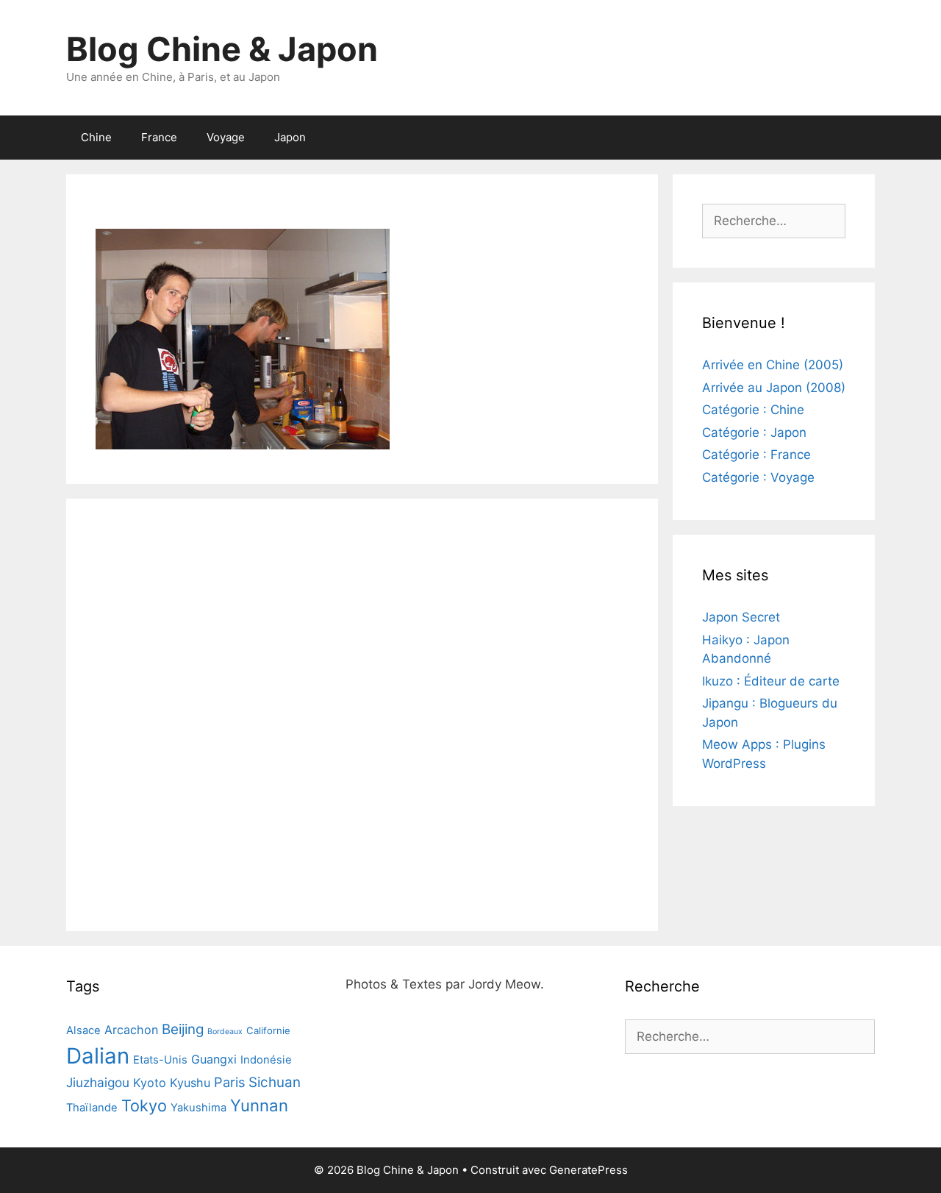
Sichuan (274, 1082)
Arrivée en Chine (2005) (772, 364)
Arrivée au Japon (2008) (773, 387)
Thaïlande (92, 1107)
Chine (96, 137)
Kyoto (149, 1082)
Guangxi (214, 1059)
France (159, 137)
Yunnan (259, 1105)
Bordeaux (225, 1031)
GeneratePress (588, 1170)
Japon (290, 137)
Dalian (97, 1056)
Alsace (83, 1030)
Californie (268, 1030)
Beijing (183, 1029)
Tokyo (144, 1105)
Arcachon (131, 1029)
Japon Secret (741, 617)
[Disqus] (362, 712)
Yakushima (198, 1107)
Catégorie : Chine (753, 409)
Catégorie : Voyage (758, 477)
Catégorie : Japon (754, 432)
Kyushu (190, 1082)
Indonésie (266, 1059)
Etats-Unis (160, 1059)
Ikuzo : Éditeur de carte (771, 681)
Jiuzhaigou (97, 1082)
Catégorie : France (756, 454)
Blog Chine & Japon (222, 49)
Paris (229, 1082)
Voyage (226, 137)
